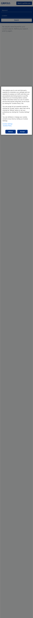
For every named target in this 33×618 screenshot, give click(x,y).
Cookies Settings (7, 124)
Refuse (10, 131)
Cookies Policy (7, 126)
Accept (22, 131)
